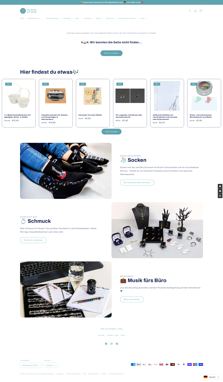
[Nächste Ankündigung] (202, 2)
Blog (123, 335)
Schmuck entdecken (33, 240)
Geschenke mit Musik (33, 374)
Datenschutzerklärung (73, 374)
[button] (35, 18)
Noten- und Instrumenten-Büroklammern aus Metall (201, 116)
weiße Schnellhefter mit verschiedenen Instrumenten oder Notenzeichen (165, 117)
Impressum (60, 374)
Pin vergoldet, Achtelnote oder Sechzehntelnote (129, 116)
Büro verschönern (132, 299)
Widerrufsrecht (93, 374)
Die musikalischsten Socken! (137, 182)
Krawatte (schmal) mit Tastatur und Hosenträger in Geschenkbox (54, 117)
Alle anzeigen (111, 131)
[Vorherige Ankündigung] (20, 2)
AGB (84, 374)
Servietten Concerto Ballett (90, 115)
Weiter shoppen (111, 53)
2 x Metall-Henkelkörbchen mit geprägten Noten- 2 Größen (17, 116)
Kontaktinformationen (116, 374)
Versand (103, 374)
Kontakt (101, 335)
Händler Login (113, 335)
